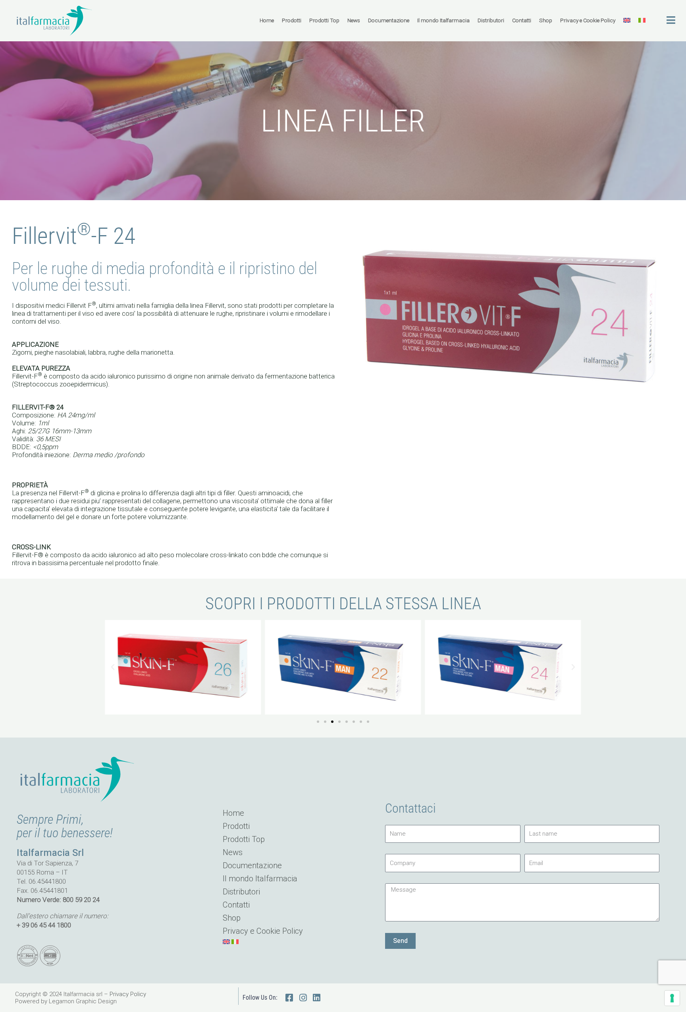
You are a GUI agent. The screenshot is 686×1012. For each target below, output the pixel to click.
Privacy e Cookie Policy (587, 20)
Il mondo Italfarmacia (443, 20)
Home (267, 20)
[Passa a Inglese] (626, 20)
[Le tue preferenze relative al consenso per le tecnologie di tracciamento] (672, 998)
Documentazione (388, 20)
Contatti (521, 20)
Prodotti (291, 20)
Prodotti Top (324, 20)
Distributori (491, 20)
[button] (113, 667)
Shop (545, 20)
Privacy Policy (128, 994)
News (353, 20)
